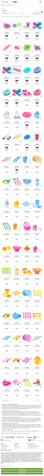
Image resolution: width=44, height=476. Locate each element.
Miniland (15, 431)
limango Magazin (4, 448)
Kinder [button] (22, 16)
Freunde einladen (4, 446)
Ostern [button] (17, 16)
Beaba (12, 431)
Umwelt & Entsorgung (32, 448)
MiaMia (30, 431)
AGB (15, 445)
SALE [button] (14, 16)
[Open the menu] (2, 5)
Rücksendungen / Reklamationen (33, 446)
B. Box (8, 431)
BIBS (27, 431)
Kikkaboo (20, 431)
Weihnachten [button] (26, 16)
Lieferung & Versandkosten (33, 445)
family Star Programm (5, 445)
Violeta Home (20, 433)
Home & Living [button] (9, 16)
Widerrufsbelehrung (18, 446)
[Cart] (10, 29)
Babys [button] (3, 16)
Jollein (3, 433)
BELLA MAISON (35, 431)
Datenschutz (16, 448)
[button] (6, 13)
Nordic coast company (12, 433)
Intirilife (28, 433)
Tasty (24, 431)
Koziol (6, 433)
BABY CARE (4, 431)
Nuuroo (25, 433)
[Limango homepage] (5, 1)
